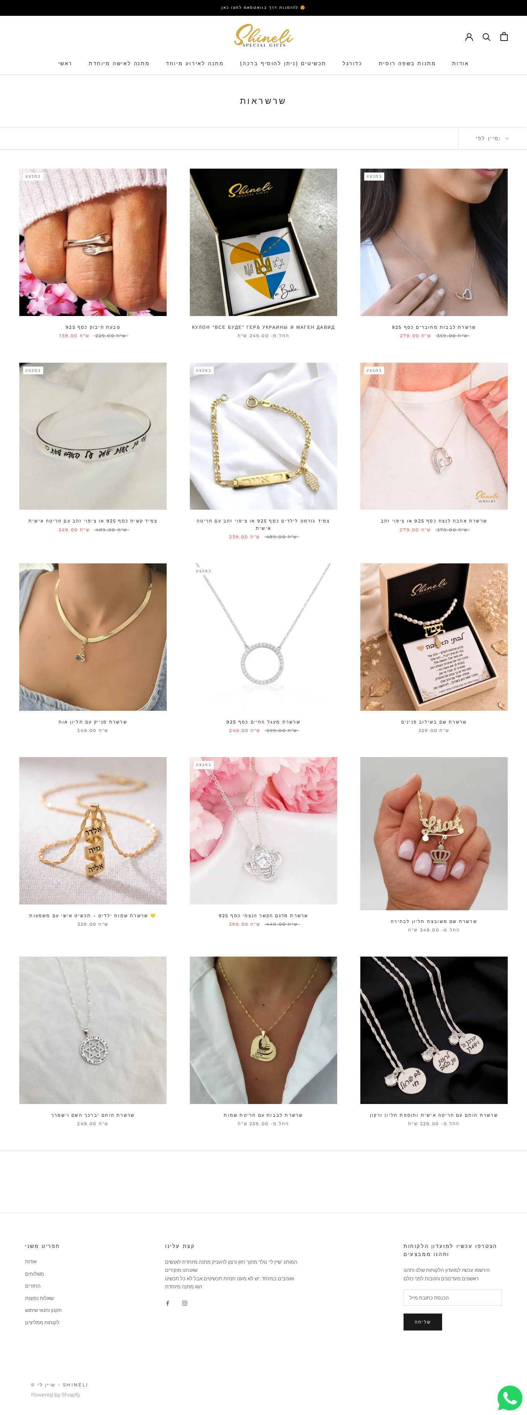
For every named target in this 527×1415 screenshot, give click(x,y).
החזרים (33, 1286)
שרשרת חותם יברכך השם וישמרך (93, 1115)
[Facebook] (167, 1303)
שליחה (423, 1322)
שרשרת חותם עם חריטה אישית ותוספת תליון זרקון (434, 1115)
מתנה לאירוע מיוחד (195, 63)
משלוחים (34, 1274)
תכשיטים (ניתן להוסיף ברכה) (283, 63)
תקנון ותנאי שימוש (43, 1310)
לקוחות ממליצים (42, 1322)
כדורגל (353, 63)
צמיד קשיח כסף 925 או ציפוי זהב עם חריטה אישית (93, 521)
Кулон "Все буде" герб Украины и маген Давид (263, 327)
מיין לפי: (490, 138)
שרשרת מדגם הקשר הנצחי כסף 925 (264, 915)
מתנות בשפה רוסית (407, 63)
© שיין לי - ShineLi (60, 1385)
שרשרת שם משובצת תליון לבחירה (434, 921)
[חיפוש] (487, 36)
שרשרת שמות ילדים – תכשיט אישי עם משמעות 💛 (92, 915)
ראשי (65, 63)
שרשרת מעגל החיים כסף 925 (263, 722)
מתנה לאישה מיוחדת (119, 63)
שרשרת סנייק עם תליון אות (93, 722)
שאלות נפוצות (39, 1298)
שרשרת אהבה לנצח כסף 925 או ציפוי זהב (434, 521)
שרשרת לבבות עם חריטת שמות (263, 1115)
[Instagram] (184, 1303)
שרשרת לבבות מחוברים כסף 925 (434, 327)
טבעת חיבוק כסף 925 (93, 327)
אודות (460, 63)
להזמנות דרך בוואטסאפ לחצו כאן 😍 (263, 7)
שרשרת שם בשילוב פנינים (434, 722)
